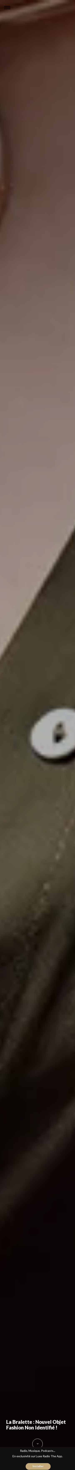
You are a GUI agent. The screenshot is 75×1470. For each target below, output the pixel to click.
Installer (38, 1466)
